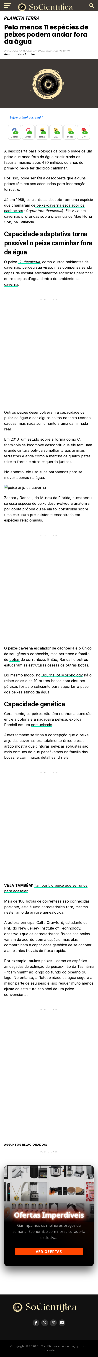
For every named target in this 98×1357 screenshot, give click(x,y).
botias (14, 659)
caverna (11, 284)
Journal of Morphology (62, 675)
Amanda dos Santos (20, 54)
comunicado (41, 724)
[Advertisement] (49, 350)
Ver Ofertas (49, 1251)
